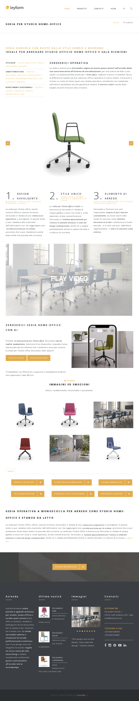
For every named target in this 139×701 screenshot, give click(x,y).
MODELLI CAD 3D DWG (24, 482)
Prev (8, 143)
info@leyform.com (113, 618)
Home (67, 8)
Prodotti (82, 8)
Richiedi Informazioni (66, 567)
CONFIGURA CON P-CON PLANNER (69, 494)
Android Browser (39, 358)
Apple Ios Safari (16, 358)
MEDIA (11, 471)
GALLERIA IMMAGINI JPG (111, 482)
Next (131, 143)
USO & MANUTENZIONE (24, 494)
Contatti (98, 8)
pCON (113, 8)
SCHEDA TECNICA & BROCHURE (68, 482)
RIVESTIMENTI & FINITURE (112, 494)
